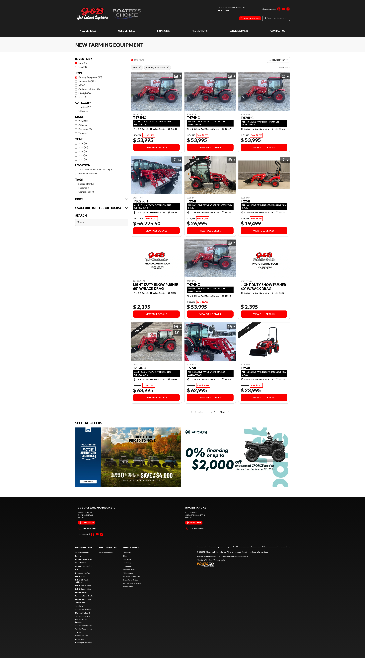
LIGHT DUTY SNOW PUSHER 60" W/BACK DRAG (156, 287)
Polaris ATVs (80, 576)
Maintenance (128, 573)
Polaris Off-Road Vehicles (81, 581)
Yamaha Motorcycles (83, 609)
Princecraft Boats (82, 592)
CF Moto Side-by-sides (83, 566)
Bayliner (78, 556)
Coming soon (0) (86, 191)
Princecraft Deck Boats (84, 596)
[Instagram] (288, 9)
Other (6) (82, 125)
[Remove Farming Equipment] (167, 67)
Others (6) (83, 110)
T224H (192, 201)
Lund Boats (79, 639)
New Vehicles (88, 30)
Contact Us (277, 30)
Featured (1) (84, 187)
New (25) (83, 63)
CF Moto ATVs (80, 563)
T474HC (139, 118)
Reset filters (284, 67)
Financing (163, 30)
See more (79, 97)
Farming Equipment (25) (90, 77)
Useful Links (131, 547)
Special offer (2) (86, 183)
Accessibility (128, 587)
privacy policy (250, 552)
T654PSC (140, 368)
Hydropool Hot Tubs (82, 573)
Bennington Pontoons (83, 642)
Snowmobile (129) (87, 81)
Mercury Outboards (83, 613)
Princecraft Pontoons (83, 599)
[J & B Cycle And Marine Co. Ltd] (111, 13)
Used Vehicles (126, 30)
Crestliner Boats (81, 636)
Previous (199, 412)
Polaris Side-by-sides (83, 585)
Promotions (200, 30)
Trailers (78, 632)
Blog (124, 556)
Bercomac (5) (85, 129)
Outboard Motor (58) (89, 89)
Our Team (127, 559)
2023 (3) (82, 155)
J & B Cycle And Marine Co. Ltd (232, 7)
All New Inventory (82, 552)
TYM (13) (83, 121)
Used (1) (82, 67)
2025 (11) (83, 147)
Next (222, 412)
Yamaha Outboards (82, 616)
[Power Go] (222, 564)
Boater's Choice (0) (87, 173)
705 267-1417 (222, 10)
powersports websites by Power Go (234, 556)
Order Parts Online (130, 580)
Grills (77, 570)
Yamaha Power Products (81, 621)
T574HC (193, 368)
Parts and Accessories (131, 576)
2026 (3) (82, 143)
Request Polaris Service (132, 583)
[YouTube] (283, 9)
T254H (246, 368)
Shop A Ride (213, 560)
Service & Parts (239, 30)
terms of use (263, 552)
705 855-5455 (196, 528)
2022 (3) (82, 159)
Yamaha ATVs (80, 606)
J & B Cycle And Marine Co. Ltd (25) (95, 169)
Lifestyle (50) (84, 93)
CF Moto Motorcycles (83, 559)
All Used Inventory (106, 552)
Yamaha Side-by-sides (83, 625)
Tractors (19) (84, 106)
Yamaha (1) (83, 133)
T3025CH (140, 201)
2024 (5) (82, 151)
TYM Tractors (80, 603)
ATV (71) (82, 85)
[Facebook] (279, 9)
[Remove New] (139, 67)
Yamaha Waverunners (83, 629)
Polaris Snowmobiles (83, 589)
